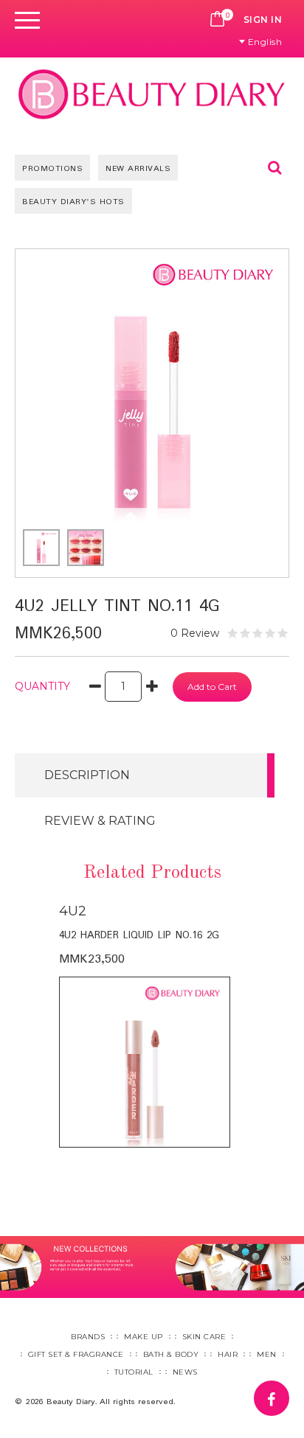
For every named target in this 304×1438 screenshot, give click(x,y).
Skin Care (204, 1336)
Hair (228, 1354)
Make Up (143, 1336)
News (185, 1372)
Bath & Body (171, 1354)
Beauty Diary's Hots (73, 202)
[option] (152, 1024)
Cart (217, 20)
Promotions (52, 168)
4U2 (72, 911)
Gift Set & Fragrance (76, 1354)
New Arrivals (138, 168)
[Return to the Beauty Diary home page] (152, 94)
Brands (88, 1336)
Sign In (263, 19)
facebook (288, 1391)
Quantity (42, 686)
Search (274, 167)
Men (267, 1354)
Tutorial (133, 1372)
